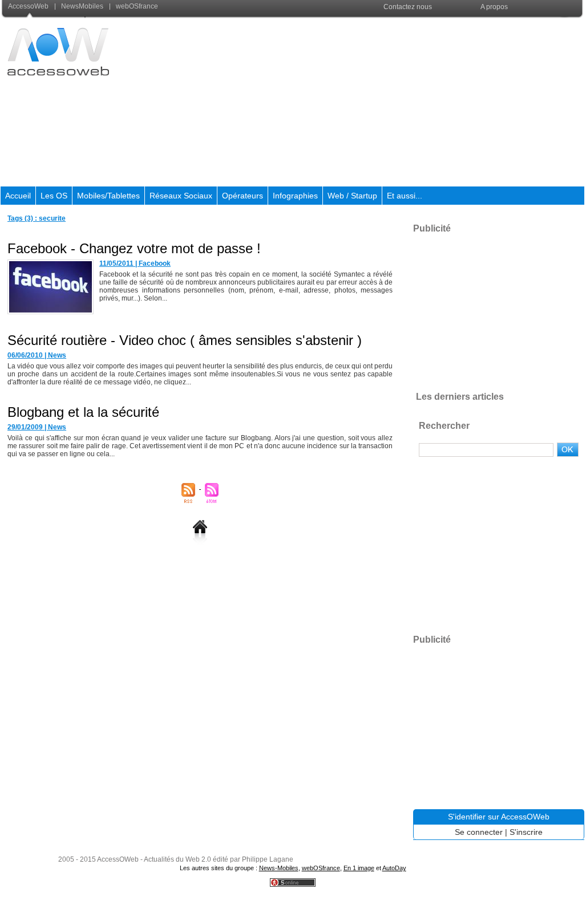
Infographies (295, 195)
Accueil (18, 195)
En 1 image (358, 868)
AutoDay (394, 868)
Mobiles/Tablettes (108, 195)
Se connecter (479, 832)
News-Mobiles (278, 868)
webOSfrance (136, 6)
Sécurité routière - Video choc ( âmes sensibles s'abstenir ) (184, 340)
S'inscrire (526, 832)
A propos (494, 7)
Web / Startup (352, 195)
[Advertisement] (376, 102)
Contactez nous (407, 7)
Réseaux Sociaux (180, 195)
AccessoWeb (29, 6)
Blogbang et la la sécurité (83, 412)
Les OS (54, 195)
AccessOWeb (118, 859)
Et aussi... (404, 195)
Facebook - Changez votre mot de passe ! (134, 248)
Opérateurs (242, 195)
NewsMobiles (82, 6)
